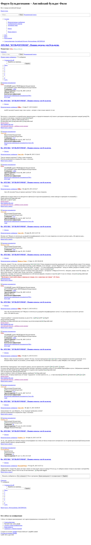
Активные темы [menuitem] (13, 25)
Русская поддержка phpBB (9, 533)
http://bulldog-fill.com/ (7, 124)
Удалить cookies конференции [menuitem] (13, 525)
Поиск (21, 14)
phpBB (14, 531)
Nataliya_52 (4, 419)
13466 (14, 89)
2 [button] (4, 68)
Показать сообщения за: (9, 476)
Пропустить (4, 11)
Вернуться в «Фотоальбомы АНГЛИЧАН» (14, 507)
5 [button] (4, 73)
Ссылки (6, 19)
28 (13, 424)
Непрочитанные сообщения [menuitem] (16, 22)
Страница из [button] (9, 60)
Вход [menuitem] (5, 36)
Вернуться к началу (7, 127)
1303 (14, 249)
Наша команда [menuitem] (12, 32)
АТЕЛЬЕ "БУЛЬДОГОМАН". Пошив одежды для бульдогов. (30, 45)
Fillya (11, 49)
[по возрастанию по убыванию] (56, 476)
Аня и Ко (3, 133)
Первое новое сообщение (8, 57)
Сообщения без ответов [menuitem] (15, 24)
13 (13, 454)
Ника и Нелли (18, 49)
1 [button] (4, 67)
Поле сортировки (33, 476)
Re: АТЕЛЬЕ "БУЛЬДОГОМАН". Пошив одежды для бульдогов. (26, 101)
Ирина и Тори (5, 245)
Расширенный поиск (30, 14)
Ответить (3, 52)
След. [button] (6, 79)
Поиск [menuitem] (10, 28)
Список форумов (9, 522)
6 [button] (4, 75)
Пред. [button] (6, 65)
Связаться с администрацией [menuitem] (13, 528)
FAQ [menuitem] (5, 35)
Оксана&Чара (5, 449)
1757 (14, 138)
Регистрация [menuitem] (8, 38)
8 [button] (4, 78)
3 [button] (4, 70)
